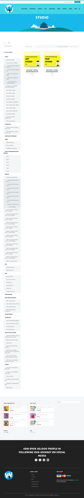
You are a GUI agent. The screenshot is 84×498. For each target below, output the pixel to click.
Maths (58, 9)
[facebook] (36, 460)
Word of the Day (10, 329)
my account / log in (68, 1)
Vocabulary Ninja (10, 114)
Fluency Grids (9, 145)
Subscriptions (8, 294)
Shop (75, 9)
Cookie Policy (35, 484)
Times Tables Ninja (10, 108)
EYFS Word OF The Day (12, 340)
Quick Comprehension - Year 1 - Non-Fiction (11, 214)
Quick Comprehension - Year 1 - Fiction (11, 210)
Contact (33, 476)
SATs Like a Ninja (10, 96)
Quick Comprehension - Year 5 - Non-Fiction (11, 248)
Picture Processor (10, 279)
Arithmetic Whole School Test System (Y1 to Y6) (12, 336)
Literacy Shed (9, 376)
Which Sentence (10, 291)
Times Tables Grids (11, 307)
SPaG (45, 9)
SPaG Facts (9, 282)
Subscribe (77, 1)
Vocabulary (32, 9)
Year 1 (7, 156)
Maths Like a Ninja (10, 90)
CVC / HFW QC (12, 207)
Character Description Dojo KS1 (11, 368)
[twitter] (40, 460)
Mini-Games (24, 9)
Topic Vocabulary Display (12, 320)
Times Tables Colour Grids (12, 304)
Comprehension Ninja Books (12, 66)
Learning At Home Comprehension (11, 82)
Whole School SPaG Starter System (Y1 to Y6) (11, 356)
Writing (65, 9)
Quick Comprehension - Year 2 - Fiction (11, 219)
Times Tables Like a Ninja (12, 105)
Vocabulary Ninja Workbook (10, 117)
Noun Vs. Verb (9, 276)
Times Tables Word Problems (10, 310)
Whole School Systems (10, 332)
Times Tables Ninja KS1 (11, 111)
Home (5, 42)
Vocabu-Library (10, 326)
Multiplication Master (11, 148)
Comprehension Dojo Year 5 (12, 196)
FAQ (33, 479)
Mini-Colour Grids (10, 301)
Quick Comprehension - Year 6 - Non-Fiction (11, 257)
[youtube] (48, 460)
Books (70, 9)
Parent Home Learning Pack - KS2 (11, 132)
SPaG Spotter (9, 285)
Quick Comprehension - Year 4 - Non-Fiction (11, 240)
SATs (6, 264)
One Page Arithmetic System (11, 346)
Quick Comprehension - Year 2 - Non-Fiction (11, 223)
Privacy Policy (35, 486)
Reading (40, 9)
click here (77, 480)
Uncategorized (8, 314)
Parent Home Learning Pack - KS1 (11, 128)
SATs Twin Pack (10, 270)
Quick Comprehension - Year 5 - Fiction (11, 244)
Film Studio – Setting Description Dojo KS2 (52, 71)
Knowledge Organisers (11, 136)
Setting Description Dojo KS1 (12, 379)
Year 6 (7, 171)
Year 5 (7, 168)
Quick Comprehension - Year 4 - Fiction (11, 236)
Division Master (10, 142)
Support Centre (35, 481)
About (33, 474)
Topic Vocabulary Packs (12, 323)
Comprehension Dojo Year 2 (12, 184)
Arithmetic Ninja (10, 60)
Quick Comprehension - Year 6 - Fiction (11, 253)
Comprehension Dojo (11, 177)
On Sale (33, 432)
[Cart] (80, 9)
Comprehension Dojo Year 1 (12, 180)
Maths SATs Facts (10, 267)
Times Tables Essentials (10, 297)
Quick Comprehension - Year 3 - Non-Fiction (11, 231)
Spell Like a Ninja (10, 99)
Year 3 (7, 162)
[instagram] (44, 460)
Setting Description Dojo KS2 (12, 384)
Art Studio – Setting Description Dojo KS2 (32, 71)
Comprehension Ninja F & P (12, 70)
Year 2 (7, 159)
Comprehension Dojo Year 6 (12, 200)
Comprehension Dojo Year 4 (12, 192)
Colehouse (56, 495)
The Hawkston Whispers (12, 102)
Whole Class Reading (11, 261)
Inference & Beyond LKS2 (12, 74)
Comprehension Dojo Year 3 (12, 188)
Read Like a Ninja (10, 93)
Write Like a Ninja (10, 121)
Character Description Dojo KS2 (11, 372)
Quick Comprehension (13, 204)
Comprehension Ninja (11, 63)
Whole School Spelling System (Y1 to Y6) (11, 360)
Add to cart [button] (31, 75)
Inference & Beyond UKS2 (12, 78)
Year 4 (7, 165)
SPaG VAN (8, 288)
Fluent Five (9, 343)
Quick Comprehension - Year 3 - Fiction (11, 227)
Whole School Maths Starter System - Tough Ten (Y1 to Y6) (12, 351)
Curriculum (52, 9)
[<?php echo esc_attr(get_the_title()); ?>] (32, 75)
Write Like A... (9, 388)
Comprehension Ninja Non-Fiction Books (11, 86)
